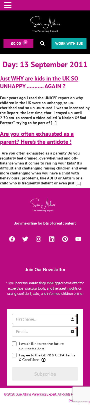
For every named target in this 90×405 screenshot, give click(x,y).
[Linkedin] (52, 239)
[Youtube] (78, 239)
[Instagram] (38, 239)
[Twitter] (25, 239)
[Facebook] (12, 239)
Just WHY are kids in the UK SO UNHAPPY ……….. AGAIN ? (39, 82)
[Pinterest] (65, 239)
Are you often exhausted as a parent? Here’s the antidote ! (37, 137)
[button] (42, 43)
